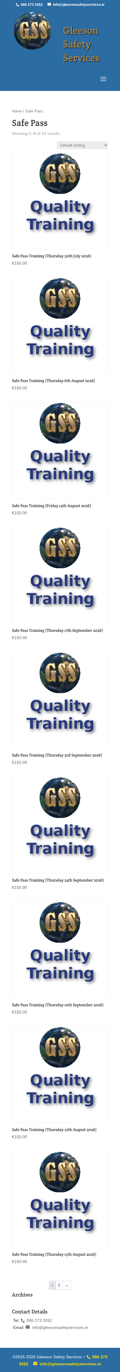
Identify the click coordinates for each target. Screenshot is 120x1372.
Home (17, 111)
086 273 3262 (31, 5)
